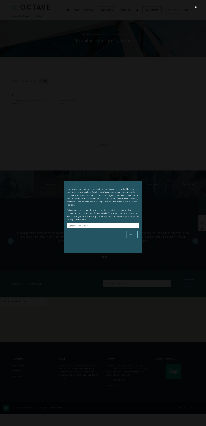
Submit (132, 234)
